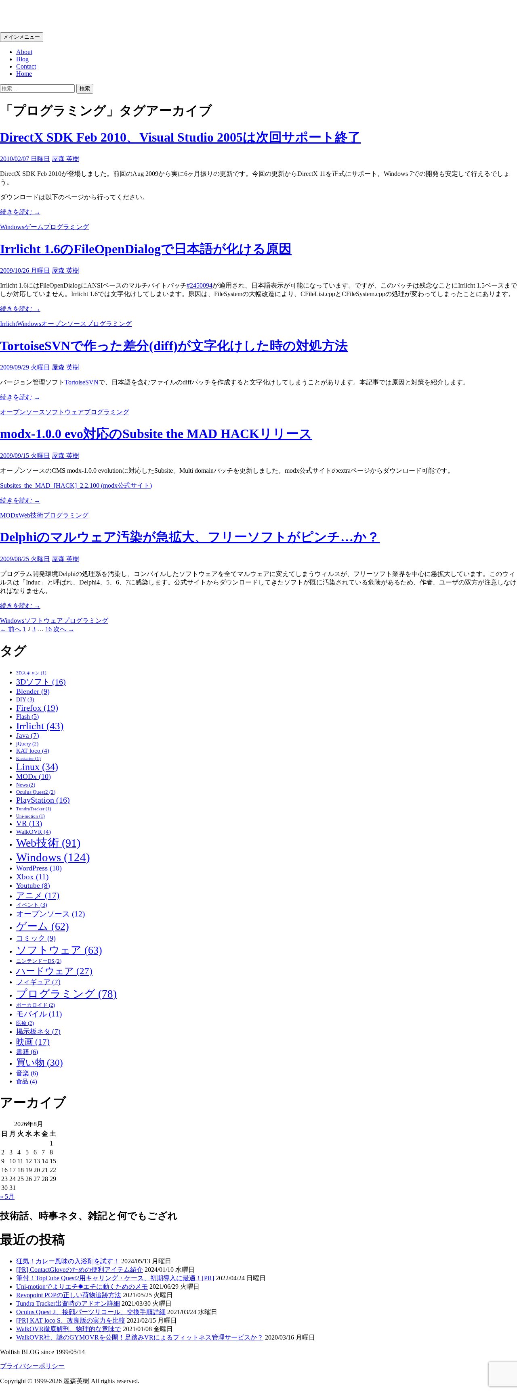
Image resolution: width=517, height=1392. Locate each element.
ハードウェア (54, 971)
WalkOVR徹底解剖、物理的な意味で (68, 1328)
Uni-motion (30, 816)
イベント (31, 905)
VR (29, 823)
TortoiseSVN (82, 382)
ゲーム (34, 226)
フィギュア (38, 982)
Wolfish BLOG (41, 15)
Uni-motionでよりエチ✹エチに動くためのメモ (82, 1286)
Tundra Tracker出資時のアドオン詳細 (68, 1303)
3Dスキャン (31, 673)
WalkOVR (33, 832)
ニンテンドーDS (38, 961)
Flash (27, 716)
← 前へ (10, 629)
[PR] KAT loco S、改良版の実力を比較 (70, 1320)
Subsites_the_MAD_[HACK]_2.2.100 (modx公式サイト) (76, 485)
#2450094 (199, 285)
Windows (12, 226)
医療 (25, 1023)
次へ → (63, 629)
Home (24, 73)
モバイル (39, 1014)
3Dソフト (41, 681)
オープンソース (63, 323)
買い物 (39, 1063)
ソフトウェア (64, 412)
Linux (37, 767)
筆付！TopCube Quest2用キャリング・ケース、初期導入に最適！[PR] (115, 1278)
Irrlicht (8, 323)
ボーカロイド (35, 1005)
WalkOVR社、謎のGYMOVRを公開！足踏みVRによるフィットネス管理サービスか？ (139, 1337)
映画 (33, 1041)
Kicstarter (28, 758)
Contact (26, 66)
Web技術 (31, 515)
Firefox (37, 708)
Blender (33, 691)
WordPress (39, 868)
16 (48, 629)
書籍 (27, 1052)
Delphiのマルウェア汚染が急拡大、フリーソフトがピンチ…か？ (190, 537)
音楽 (27, 1073)
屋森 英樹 (65, 158)
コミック (36, 938)
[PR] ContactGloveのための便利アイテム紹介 (79, 1269)
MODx (9, 515)
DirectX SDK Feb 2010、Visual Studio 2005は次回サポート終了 (180, 137)
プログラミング (66, 226)
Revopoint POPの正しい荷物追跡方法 (68, 1295)
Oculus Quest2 (35, 792)
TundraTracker (33, 809)
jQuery (27, 744)
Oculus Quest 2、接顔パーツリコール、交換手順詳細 (91, 1312)
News (25, 785)
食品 (26, 1081)
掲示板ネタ (38, 1031)
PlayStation (43, 799)
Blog (22, 59)
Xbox (32, 876)
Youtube (33, 885)
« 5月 (7, 1196)
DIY (25, 700)
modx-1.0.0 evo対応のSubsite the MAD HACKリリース (156, 433)
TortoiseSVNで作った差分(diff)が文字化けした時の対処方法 (174, 345)
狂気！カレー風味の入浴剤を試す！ (68, 1261)
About (24, 51)
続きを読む (20, 212)
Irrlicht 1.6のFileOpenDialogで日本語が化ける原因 (146, 249)
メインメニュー (21, 37)
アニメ (37, 895)
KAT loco (32, 750)
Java (27, 735)
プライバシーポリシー (32, 1366)
